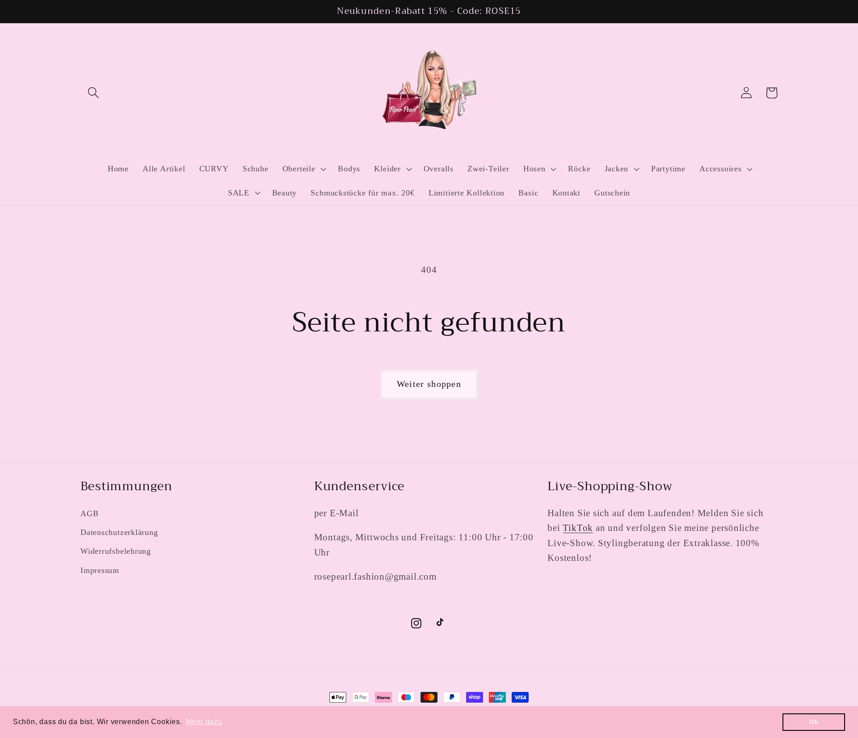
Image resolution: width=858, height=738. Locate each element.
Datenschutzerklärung (119, 532)
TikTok (578, 527)
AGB (89, 513)
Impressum (99, 570)
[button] (93, 93)
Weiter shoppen (429, 384)
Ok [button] (814, 721)
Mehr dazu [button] (204, 721)
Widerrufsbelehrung (115, 551)
